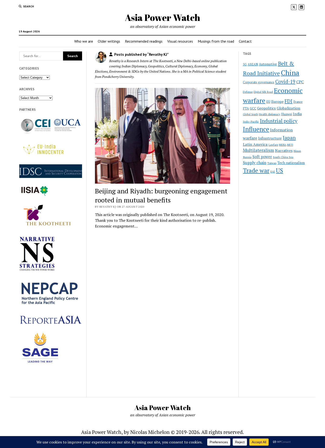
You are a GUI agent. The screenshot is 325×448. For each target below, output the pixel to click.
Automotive (268, 64)
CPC (300, 82)
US (279, 170)
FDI (288, 101)
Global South (250, 114)
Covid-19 (285, 81)
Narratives (284, 150)
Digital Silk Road (263, 92)
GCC (253, 108)
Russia (247, 157)
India (297, 113)
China (290, 72)
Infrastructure (270, 138)
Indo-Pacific (251, 122)
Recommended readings (143, 41)
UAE (272, 171)
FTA (246, 108)
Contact (245, 41)
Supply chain (254, 162)
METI (290, 144)
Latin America (255, 144)
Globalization (288, 108)
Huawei (286, 114)
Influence (256, 129)
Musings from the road (216, 41)
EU (268, 102)
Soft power (262, 156)
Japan (289, 137)
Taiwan (271, 163)
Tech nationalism (291, 163)
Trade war (256, 170)
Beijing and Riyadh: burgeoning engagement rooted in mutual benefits (161, 195)
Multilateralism (258, 150)
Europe (277, 101)
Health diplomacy (269, 114)
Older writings (109, 41)
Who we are (83, 41)
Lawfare (273, 144)
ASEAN (253, 64)
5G (245, 64)
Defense (248, 92)
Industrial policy (278, 120)
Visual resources (180, 41)
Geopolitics (266, 108)
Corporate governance (258, 82)
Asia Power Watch (162, 17)
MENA (282, 144)
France (298, 102)
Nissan (297, 151)
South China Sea (283, 157)
